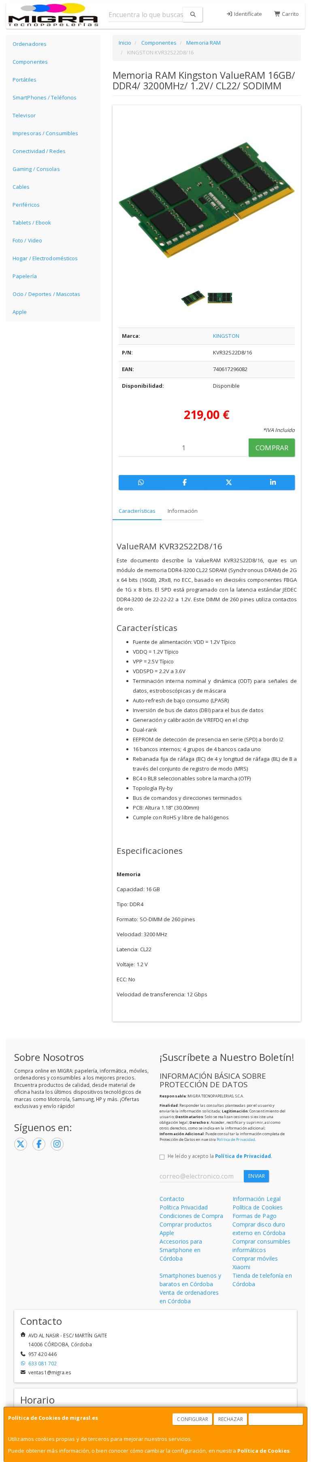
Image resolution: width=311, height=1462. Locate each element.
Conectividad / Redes (39, 151)
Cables (21, 186)
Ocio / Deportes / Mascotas (47, 294)
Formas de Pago (254, 1216)
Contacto (172, 1199)
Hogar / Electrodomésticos (45, 258)
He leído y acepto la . (220, 1156)
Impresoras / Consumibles (45, 133)
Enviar (256, 1176)
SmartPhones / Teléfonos (45, 97)
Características (137, 510)
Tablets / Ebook (32, 222)
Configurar (192, 1419)
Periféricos (26, 204)
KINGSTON (226, 335)
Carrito (290, 13)
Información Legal (256, 1199)
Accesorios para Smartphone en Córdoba (181, 1249)
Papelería (25, 276)
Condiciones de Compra (191, 1216)
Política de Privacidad (236, 1139)
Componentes (30, 61)
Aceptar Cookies (276, 1419)
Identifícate (247, 13)
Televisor (24, 115)
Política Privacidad (184, 1207)
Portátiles (24, 79)
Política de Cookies (263, 1450)
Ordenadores (30, 44)
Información (183, 510)
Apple (20, 311)
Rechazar (230, 1419)
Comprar (272, 447)
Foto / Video (27, 240)
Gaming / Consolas (36, 169)
